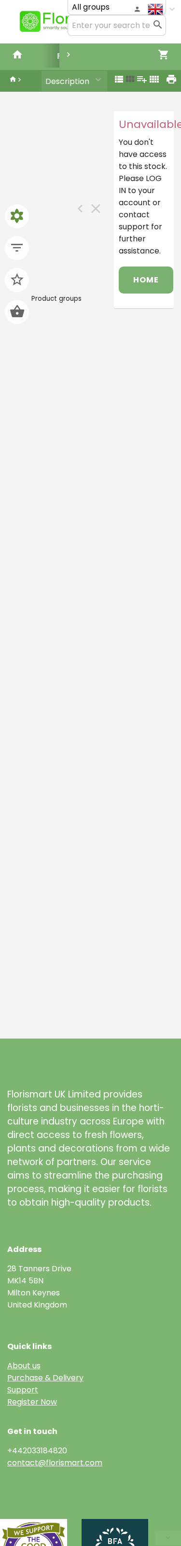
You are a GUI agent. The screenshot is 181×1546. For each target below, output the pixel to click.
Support (22, 1389)
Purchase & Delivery (45, 1377)
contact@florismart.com (54, 1462)
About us (24, 1365)
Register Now (32, 1401)
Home (146, 279)
